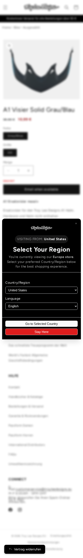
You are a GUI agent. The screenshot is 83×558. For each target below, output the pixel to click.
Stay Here (41, 332)
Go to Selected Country (41, 324)
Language (12, 298)
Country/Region (17, 283)
